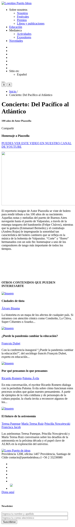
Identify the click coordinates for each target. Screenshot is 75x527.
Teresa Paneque (11, 423)
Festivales (23, 16)
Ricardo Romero (12, 378)
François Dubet (11, 343)
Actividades (24, 33)
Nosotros (22, 13)
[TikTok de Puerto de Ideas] (41, 485)
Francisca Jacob (11, 427)
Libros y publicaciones (30, 23)
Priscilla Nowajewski (57, 423)
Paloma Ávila (30, 378)
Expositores (24, 37)
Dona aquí (8, 492)
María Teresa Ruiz (32, 423)
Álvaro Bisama (11, 308)
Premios (22, 20)
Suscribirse (9, 521)
